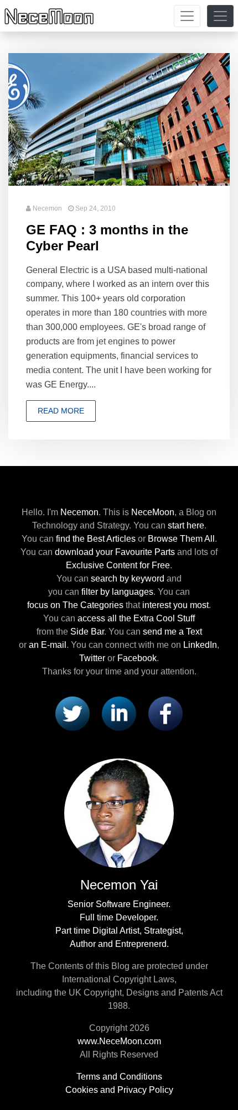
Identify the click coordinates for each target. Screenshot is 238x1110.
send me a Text (172, 631)
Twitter (92, 658)
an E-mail (47, 645)
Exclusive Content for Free (118, 565)
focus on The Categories (75, 605)
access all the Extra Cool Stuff (136, 618)
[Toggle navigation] (187, 16)
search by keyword (127, 578)
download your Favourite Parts (115, 552)
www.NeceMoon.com (119, 1041)
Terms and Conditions (119, 1076)
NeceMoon (152, 512)
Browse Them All (181, 538)
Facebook (137, 658)
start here (186, 525)
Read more (61, 410)
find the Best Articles (96, 538)
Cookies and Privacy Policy (119, 1090)
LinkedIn (200, 645)
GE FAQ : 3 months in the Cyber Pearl (107, 237)
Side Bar (87, 631)
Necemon (47, 208)
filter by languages (117, 591)
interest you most (175, 605)
